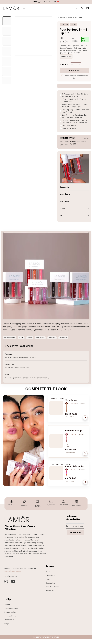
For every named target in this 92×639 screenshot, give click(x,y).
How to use (64, 201)
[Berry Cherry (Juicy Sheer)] (66, 436)
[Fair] (66, 403)
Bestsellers (50, 583)
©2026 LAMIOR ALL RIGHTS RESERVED (46, 637)
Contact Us (9, 620)
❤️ (46, 2)
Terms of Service (11, 608)
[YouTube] (13, 581)
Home (59, 18)
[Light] (66, 405)
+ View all (86, 138)
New (48, 579)
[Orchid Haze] (66, 473)
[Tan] (66, 411)
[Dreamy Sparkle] (66, 439)
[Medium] (66, 407)
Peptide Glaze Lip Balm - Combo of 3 (74, 430)
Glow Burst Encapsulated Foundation (72, 400)
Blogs (6, 623)
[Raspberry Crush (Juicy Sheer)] (66, 434)
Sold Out (74, 70)
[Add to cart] (85, 417)
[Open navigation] (24, 8)
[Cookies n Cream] (66, 441)
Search (7, 604)
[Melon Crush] (66, 471)
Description (65, 187)
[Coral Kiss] (66, 475)
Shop (48, 571)
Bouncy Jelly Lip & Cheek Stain (73, 466)
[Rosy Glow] (66, 470)
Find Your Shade (52, 587)
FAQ (61, 215)
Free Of (63, 208)
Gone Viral (50, 575)
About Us (50, 591)
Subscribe (75, 533)
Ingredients (65, 194)
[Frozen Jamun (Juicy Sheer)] (66, 438)
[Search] (82, 8)
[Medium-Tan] (66, 409)
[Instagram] (6, 581)
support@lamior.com (13, 571)
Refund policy (10, 612)
